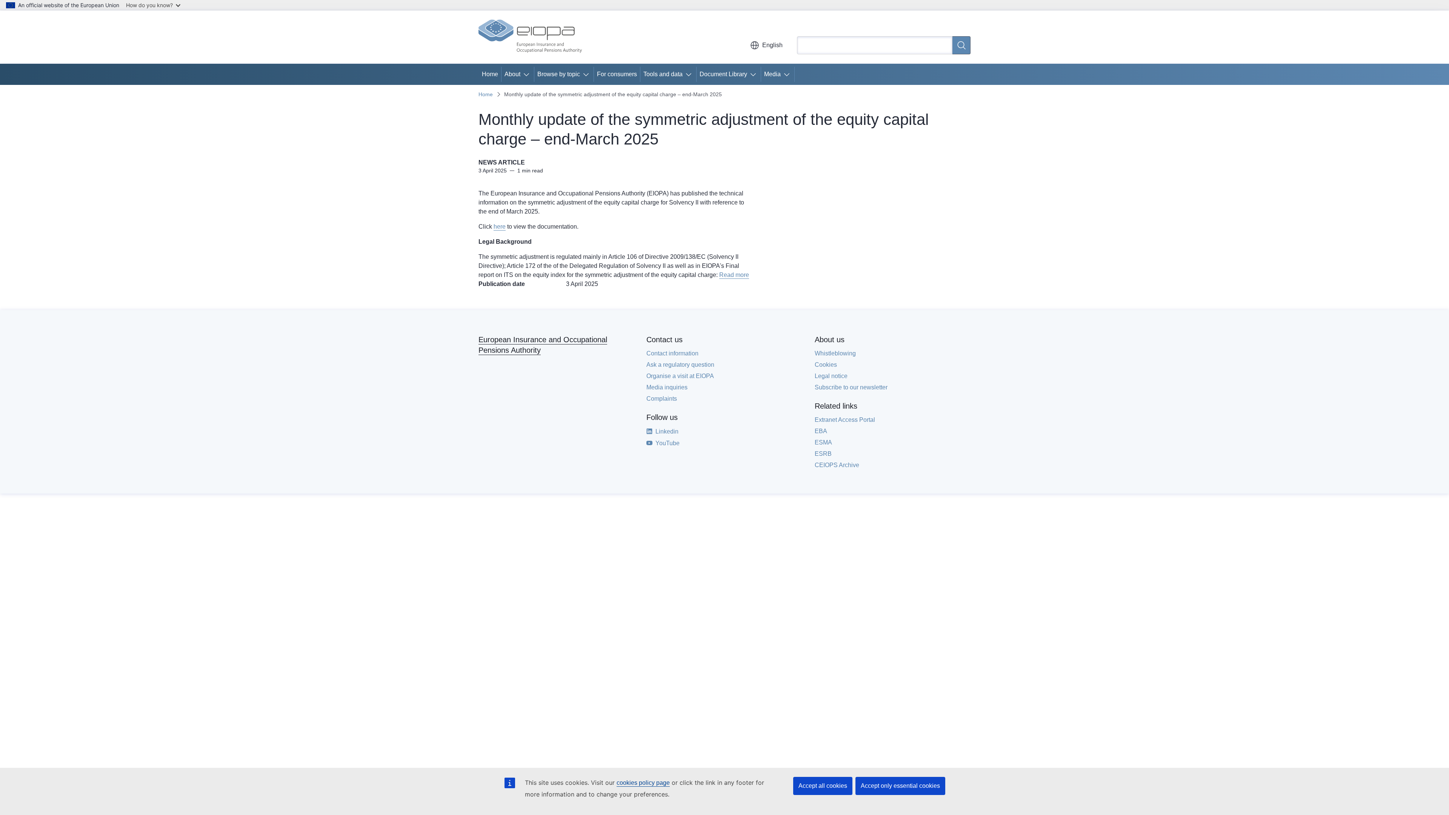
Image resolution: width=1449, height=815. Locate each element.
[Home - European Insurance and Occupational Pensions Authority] (530, 37)
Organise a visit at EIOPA (680, 376)
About (512, 74)
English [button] (772, 45)
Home (490, 74)
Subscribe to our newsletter (851, 387)
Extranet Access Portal (845, 420)
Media (772, 74)
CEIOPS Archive (837, 465)
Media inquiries (667, 387)
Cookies (826, 364)
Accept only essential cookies (900, 786)
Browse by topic (558, 74)
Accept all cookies (822, 786)
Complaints (661, 398)
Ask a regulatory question (680, 364)
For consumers (617, 74)
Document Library (723, 74)
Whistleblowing (835, 353)
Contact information (672, 353)
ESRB (823, 454)
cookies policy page (643, 783)
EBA (821, 431)
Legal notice (831, 376)
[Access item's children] (528, 74)
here (500, 226)
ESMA (823, 442)
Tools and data (663, 74)
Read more (734, 275)
